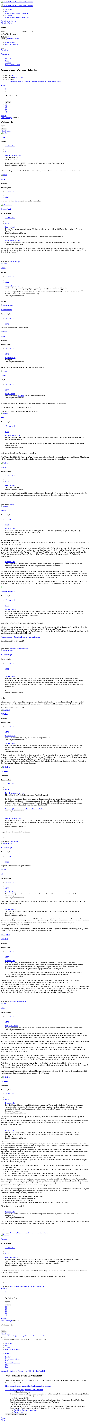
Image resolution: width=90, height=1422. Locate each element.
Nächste (3, 116)
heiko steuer (42, 81)
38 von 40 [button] (15, 118)
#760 (7, 1253)
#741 (7, 151)
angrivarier (14, 81)
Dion (13, 75)
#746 (7, 354)
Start (6, 1365)
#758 (7, 1022)
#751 (7, 606)
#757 (7, 957)
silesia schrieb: (10, 394)
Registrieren (5, 54)
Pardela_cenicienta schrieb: (14, 793)
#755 (7, 862)
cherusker (27, 81)
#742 (7, 197)
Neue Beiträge (10, 13)
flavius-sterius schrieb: (13, 435)
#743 (7, 223)
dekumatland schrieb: (12, 240)
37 (6, 106)
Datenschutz (9, 1361)
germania (34, 81)
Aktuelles (8, 15)
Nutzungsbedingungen (13, 1359)
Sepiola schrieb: (10, 609)
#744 (7, 282)
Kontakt (8, 1357)
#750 (7, 525)
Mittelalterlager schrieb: (13, 155)
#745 (7, 324)
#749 (7, 481)
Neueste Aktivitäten (22, 17)
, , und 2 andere (27, 1286)
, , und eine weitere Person (29, 1233)
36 (6, 104)
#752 (7, 669)
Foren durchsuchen (22, 13)
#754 (7, 789)
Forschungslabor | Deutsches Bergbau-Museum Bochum (20, 637)
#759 (7, 1099)
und (19, 648)
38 (6, 108)
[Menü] (2, 4)
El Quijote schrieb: (11, 1026)
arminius (21, 81)
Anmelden (4, 50)
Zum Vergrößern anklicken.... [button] (15, 165)
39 (6, 110)
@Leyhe (16, 201)
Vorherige (4, 85)
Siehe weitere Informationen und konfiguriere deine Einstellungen (28, 1386)
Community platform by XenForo (23, 1371)
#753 (7, 732)
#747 (7, 390)
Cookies (8, 1353)
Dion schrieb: (10, 529)
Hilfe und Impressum (12, 1363)
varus (59, 81)
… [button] (6, 91)
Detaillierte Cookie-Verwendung (25, 1410)
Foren (7, 11)
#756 (7, 888)
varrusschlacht (52, 81)
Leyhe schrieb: (10, 227)
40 (6, 112)
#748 (7, 432)
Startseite (8, 9)
